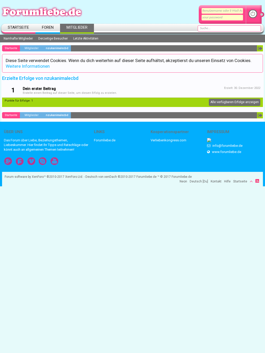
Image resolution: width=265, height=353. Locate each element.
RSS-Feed (257, 181)
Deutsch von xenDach (110, 177)
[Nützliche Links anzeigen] (260, 48)
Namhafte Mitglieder (18, 38)
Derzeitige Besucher (53, 38)
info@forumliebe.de (227, 146)
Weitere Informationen (28, 66)
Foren (48, 27)
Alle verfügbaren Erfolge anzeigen (234, 102)
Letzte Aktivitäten (85, 38)
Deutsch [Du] (199, 181)
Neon (183, 181)
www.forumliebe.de (226, 152)
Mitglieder (77, 27)
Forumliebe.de (104, 140)
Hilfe (227, 181)
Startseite (18, 27)
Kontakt (216, 181)
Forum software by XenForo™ (44, 177)
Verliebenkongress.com (168, 140)
